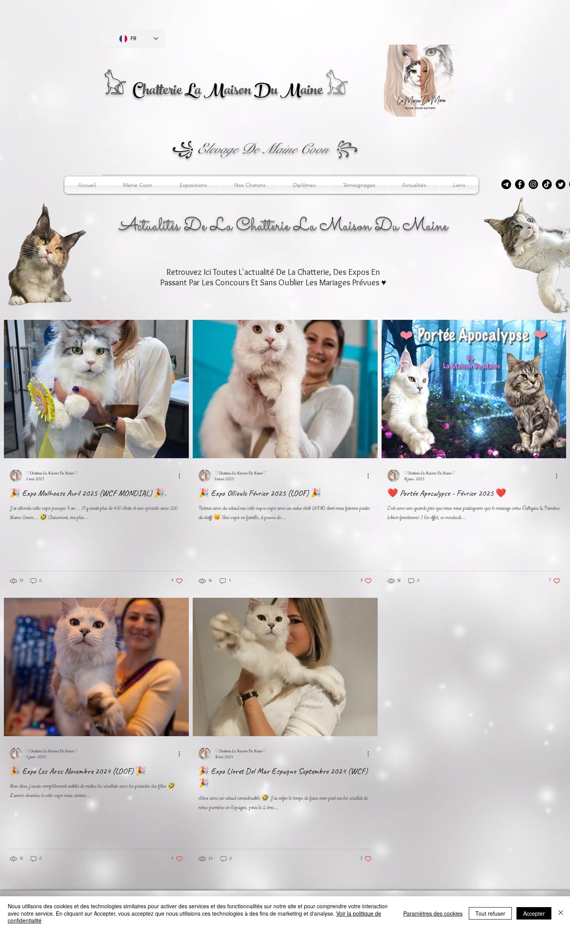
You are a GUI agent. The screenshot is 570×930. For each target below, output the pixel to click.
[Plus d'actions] (182, 475)
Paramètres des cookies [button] (433, 913)
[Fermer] (560, 913)
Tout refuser (490, 913)
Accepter (534, 913)
